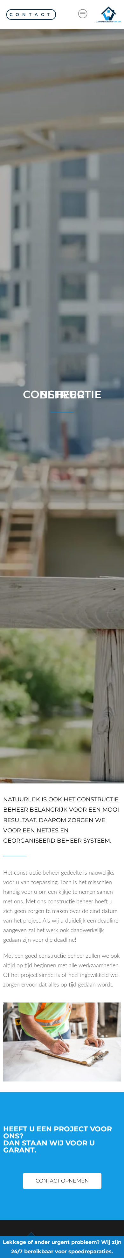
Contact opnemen (62, 1181)
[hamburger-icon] (83, 14)
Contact (31, 14)
